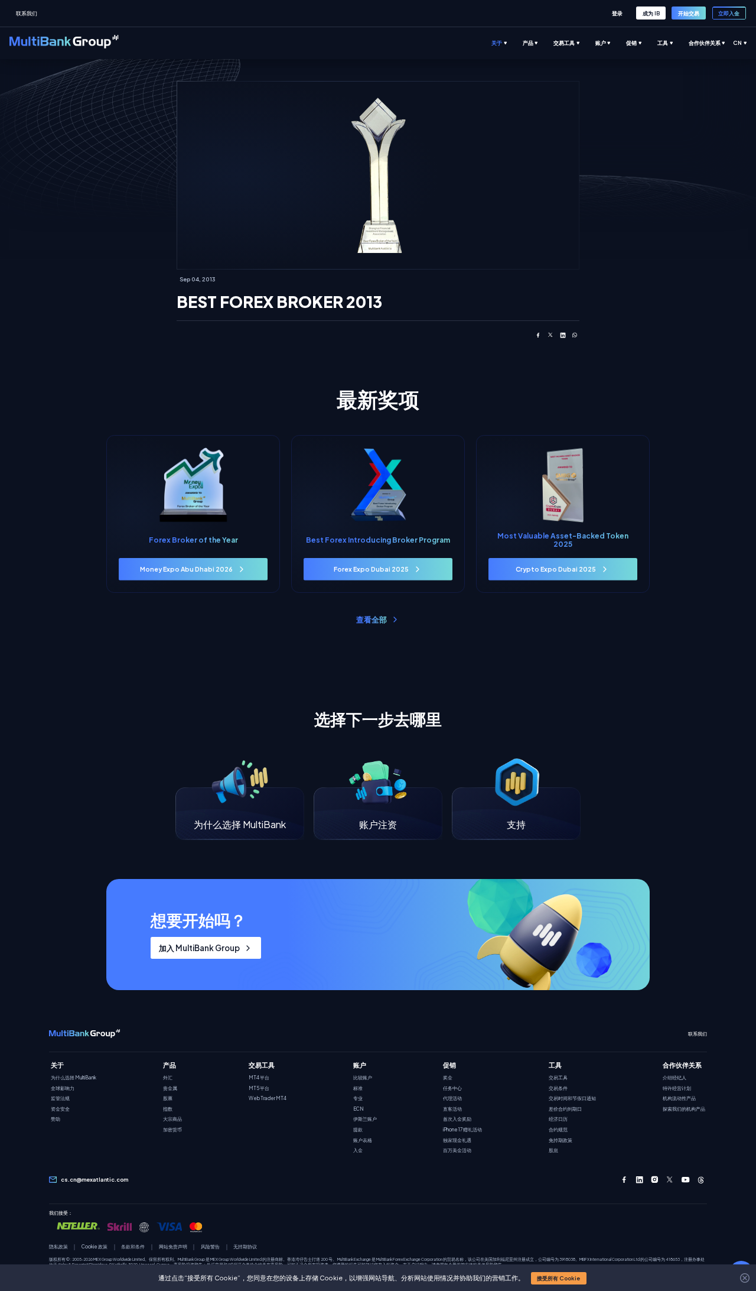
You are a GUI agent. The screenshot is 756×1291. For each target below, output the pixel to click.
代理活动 (452, 1098)
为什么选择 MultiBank (73, 1078)
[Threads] (701, 1179)
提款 (358, 1130)
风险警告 (210, 1247)
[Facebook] (624, 1179)
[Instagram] (655, 1179)
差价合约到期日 (565, 1109)
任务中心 (452, 1088)
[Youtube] (685, 1179)
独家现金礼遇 (457, 1140)
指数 (167, 1109)
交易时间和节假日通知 (572, 1098)
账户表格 (362, 1140)
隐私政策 (58, 1247)
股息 (553, 1150)
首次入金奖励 (457, 1119)
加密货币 (172, 1130)
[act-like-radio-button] (507, 43)
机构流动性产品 (679, 1098)
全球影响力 (62, 1088)
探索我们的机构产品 (684, 1109)
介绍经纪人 (674, 1078)
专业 (358, 1098)
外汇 (167, 1078)
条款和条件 (133, 1247)
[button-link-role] (617, 13)
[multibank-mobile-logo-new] (84, 1034)
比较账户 (362, 1078)
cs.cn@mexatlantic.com (94, 1179)
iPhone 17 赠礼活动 (462, 1130)
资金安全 (60, 1109)
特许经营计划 (677, 1088)
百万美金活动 (457, 1150)
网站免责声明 (173, 1247)
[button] (558, 1278)
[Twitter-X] (670, 1179)
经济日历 (558, 1119)
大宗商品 (172, 1119)
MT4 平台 (259, 1078)
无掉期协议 (245, 1247)
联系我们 (26, 13)
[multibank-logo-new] (64, 43)
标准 (358, 1088)
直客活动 (452, 1109)
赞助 (55, 1119)
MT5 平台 (259, 1088)
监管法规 (60, 1098)
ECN (358, 1109)
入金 (358, 1150)
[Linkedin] (639, 1179)
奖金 (447, 1078)
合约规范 (558, 1130)
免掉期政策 (560, 1140)
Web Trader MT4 (267, 1098)
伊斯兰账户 (365, 1119)
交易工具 (558, 1078)
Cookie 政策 (94, 1247)
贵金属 (170, 1088)
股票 (167, 1098)
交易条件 (558, 1088)
